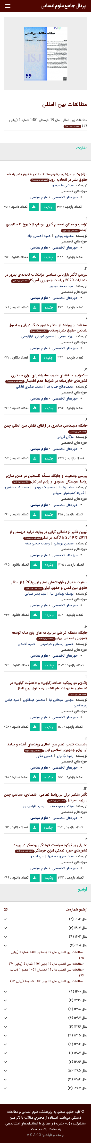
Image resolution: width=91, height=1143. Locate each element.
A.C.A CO (34, 1135)
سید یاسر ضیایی (35, 593)
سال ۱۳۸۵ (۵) (77, 1070)
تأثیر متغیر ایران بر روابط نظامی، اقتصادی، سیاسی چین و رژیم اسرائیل (45, 797)
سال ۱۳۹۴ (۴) (77, 1044)
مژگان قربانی (65, 437)
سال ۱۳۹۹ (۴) (77, 1000)
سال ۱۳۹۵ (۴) (77, 1035)
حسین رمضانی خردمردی (57, 644)
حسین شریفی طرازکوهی (37, 336)
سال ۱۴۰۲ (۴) (78, 936)
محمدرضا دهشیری (16, 487)
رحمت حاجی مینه (37, 543)
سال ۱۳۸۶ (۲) (77, 1061)
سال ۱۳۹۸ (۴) (77, 1009)
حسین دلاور (44, 756)
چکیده (48, 207)
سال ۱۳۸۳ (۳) (77, 1088)
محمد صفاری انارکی (29, 386)
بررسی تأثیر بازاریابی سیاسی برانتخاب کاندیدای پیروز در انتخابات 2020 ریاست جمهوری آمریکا (46, 277)
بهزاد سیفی (66, 336)
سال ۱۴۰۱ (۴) (78, 945)
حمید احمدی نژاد (39, 236)
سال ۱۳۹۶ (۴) (77, 1026)
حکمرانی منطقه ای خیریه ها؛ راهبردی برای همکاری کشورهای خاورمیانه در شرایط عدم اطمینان (47, 378)
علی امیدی (37, 856)
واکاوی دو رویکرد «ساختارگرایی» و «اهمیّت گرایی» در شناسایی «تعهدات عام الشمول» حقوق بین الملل (48, 688)
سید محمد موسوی (61, 286)
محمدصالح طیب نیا (60, 386)
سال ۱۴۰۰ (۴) (78, 991)
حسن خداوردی (44, 487)
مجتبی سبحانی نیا (61, 699)
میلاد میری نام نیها (61, 856)
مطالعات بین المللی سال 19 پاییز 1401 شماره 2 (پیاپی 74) (46, 964)
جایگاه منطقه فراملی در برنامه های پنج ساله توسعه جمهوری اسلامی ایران (49, 635)
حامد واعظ (66, 487)
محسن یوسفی (64, 543)
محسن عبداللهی (34, 699)
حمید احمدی (26, 644)
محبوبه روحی (64, 236)
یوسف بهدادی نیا (62, 593)
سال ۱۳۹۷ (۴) (77, 1018)
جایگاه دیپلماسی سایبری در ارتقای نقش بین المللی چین (45, 428)
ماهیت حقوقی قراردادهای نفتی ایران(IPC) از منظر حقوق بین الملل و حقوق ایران (49, 585)
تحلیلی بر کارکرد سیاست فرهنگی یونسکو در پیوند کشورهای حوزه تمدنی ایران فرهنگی (50, 848)
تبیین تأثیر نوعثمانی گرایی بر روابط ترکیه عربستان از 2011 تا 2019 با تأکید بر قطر (48, 535)
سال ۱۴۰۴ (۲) (78, 919)
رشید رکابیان (65, 756)
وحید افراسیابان (33, 806)
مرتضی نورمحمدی (61, 806)
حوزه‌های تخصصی (65, 197)
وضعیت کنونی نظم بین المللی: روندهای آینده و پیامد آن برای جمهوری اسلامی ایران (47, 747)
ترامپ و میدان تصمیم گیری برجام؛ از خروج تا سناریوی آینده (46, 227)
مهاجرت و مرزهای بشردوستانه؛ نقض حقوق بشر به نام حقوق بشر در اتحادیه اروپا (47, 177)
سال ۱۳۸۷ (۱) (78, 1053)
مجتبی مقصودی (63, 185)
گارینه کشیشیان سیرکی (68, 493)
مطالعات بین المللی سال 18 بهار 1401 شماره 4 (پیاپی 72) (46, 981)
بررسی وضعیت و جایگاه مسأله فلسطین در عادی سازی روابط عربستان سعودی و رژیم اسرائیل (46, 478)
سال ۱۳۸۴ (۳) (77, 1079)
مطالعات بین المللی (64, 104)
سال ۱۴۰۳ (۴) (77, 928)
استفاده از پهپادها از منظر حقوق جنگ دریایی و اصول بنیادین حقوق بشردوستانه (47, 328)
